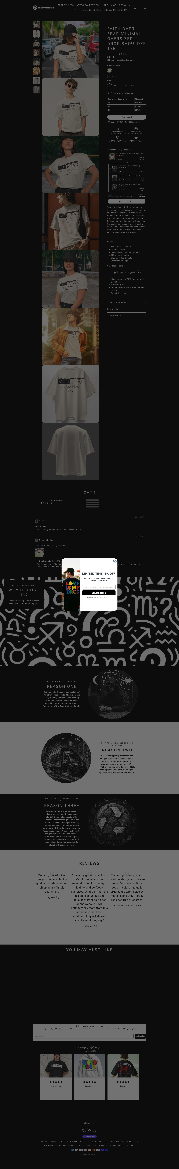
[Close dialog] (115, 560)
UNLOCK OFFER (99, 593)
